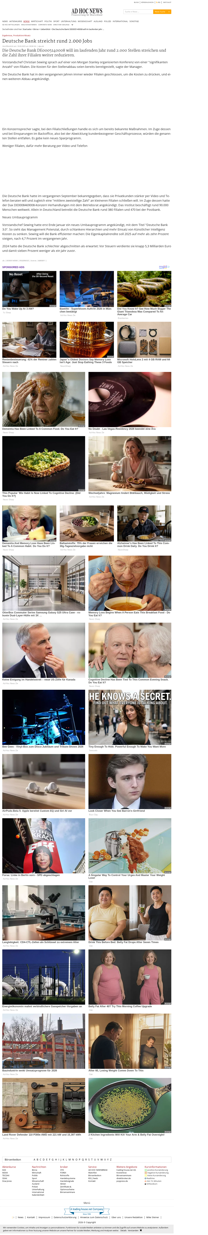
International (38, 1192)
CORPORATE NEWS (45, 25)
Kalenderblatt (38, 1194)
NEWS (5, 21)
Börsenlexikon (13, 1159)
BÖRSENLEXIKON (147, 2)
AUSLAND (98, 21)
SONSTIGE (134, 21)
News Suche (160, 11)
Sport (34, 1178)
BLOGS (136, 2)
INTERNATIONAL (120, 21)
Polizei (35, 1186)
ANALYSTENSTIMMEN (29, 25)
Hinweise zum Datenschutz (94, 1217)
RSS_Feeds (93, 1178)
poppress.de (122, 1181)
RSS (158, 2)
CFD (62, 1170)
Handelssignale (67, 1181)
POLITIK (48, 21)
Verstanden (133, 1230)
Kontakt (92, 1181)
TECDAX (5, 1175)
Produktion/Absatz (21, 36)
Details (123, 1230)
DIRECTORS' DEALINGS (61, 25)
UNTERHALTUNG (68, 21)
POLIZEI (107, 21)
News (20, 1217)
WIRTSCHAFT (37, 21)
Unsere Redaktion (134, 1217)
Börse (36, 29)
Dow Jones (7, 1181)
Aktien (63, 1183)
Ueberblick (45, 29)
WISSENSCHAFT (85, 21)
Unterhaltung (38, 1189)
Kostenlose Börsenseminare (123, 1174)
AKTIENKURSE (15, 21)
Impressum (44, 1217)
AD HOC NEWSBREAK (98, 1170)
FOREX (63, 1172)
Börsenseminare (67, 1192)
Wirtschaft (36, 1172)
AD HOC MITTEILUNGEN (11, 25)
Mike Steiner (152, 1217)
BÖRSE (26, 21)
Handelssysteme (67, 1178)
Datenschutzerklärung (65, 1217)
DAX (4, 1170)
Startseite (27, 29)
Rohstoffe (64, 1175)
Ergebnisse (7, 36)
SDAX (4, 1178)
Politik (35, 1175)
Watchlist (92, 1172)
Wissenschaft (38, 1181)
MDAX (5, 1172)
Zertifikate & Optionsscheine (67, 1188)
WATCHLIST (167, 2)
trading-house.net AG (126, 1170)
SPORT (56, 21)
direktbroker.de (123, 1178)
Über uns (116, 1217)
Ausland (35, 1183)
